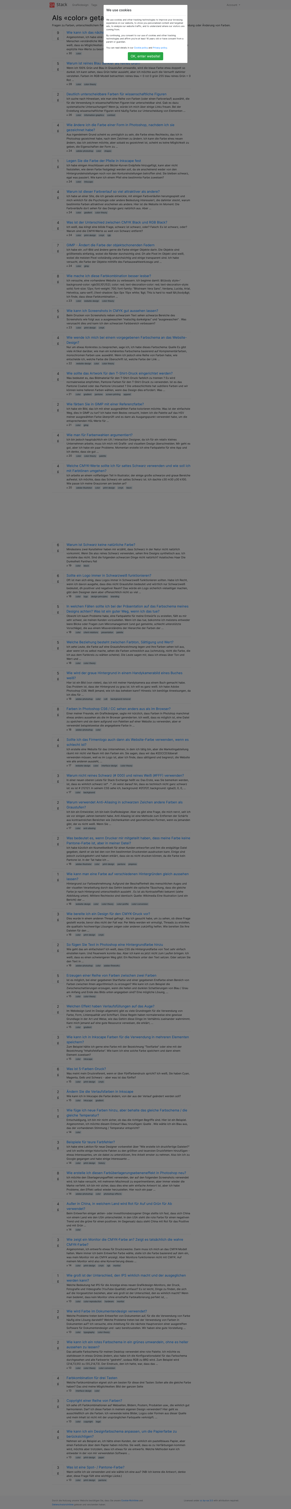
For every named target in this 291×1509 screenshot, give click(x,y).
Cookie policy (141, 47)
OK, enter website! (145, 56)
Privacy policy (160, 47)
